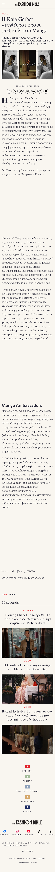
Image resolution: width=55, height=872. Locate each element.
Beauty (27, 781)
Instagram (17, 834)
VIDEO (5, 14)
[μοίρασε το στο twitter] (15, 91)
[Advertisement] (27, 206)
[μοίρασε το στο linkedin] (33, 91)
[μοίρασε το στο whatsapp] (21, 91)
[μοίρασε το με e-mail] (46, 91)
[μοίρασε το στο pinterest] (39, 91)
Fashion (27, 771)
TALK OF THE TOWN (27, 791)
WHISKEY (33, 863)
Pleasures (27, 801)
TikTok (39, 834)
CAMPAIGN (27, 610)
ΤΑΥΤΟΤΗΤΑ (27, 851)
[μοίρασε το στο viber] (27, 91)
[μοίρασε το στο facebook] (9, 91)
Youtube (29, 834)
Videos (27, 811)
